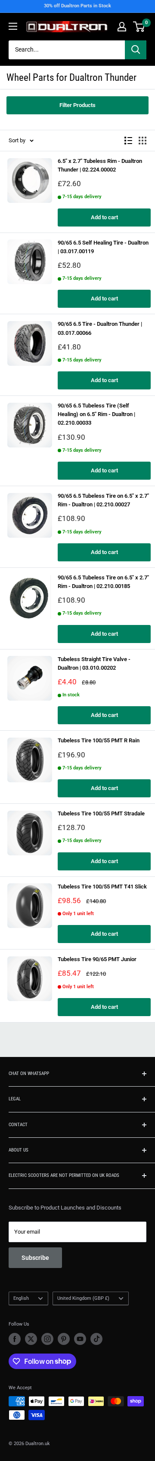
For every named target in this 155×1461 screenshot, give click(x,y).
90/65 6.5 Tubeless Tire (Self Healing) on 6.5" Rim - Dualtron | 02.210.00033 (96, 414)
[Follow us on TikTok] (96, 1339)
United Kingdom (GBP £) (83, 1298)
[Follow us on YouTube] (80, 1339)
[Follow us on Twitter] (31, 1339)
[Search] (135, 49)
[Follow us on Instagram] (47, 1339)
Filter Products (77, 105)
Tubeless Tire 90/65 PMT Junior (97, 959)
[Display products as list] (128, 140)
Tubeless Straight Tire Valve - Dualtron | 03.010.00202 (94, 663)
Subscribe (35, 1257)
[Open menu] (13, 26)
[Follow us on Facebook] (15, 1339)
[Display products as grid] (142, 140)
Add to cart (104, 217)
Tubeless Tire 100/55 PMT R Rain (99, 740)
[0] (139, 26)
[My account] (122, 26)
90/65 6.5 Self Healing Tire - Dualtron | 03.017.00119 (103, 246)
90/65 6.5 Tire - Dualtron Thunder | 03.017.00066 (100, 328)
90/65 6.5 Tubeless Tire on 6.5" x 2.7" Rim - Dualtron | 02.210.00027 (103, 500)
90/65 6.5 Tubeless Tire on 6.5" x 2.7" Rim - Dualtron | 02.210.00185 (103, 581)
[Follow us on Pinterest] (64, 1339)
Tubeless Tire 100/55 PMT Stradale (101, 813)
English (21, 1298)
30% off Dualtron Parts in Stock (77, 6)
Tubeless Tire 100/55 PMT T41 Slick (102, 886)
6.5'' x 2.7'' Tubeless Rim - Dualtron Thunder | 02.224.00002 (100, 165)
